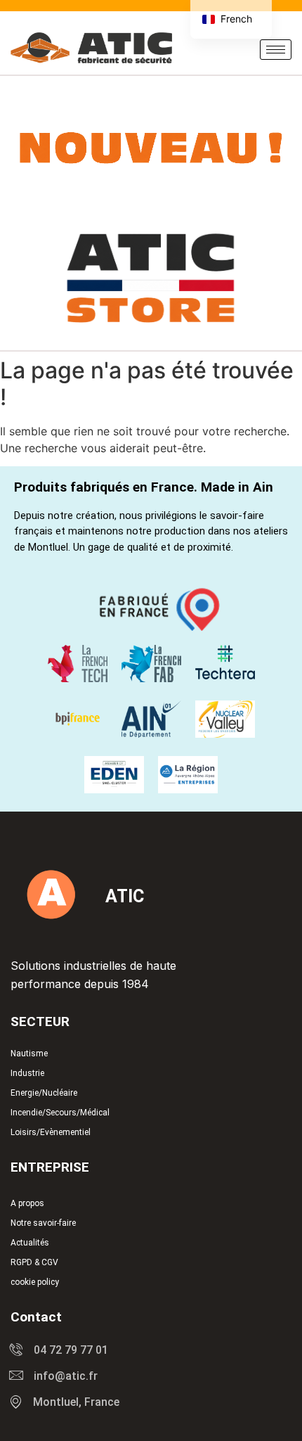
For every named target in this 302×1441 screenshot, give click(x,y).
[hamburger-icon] (275, 49)
